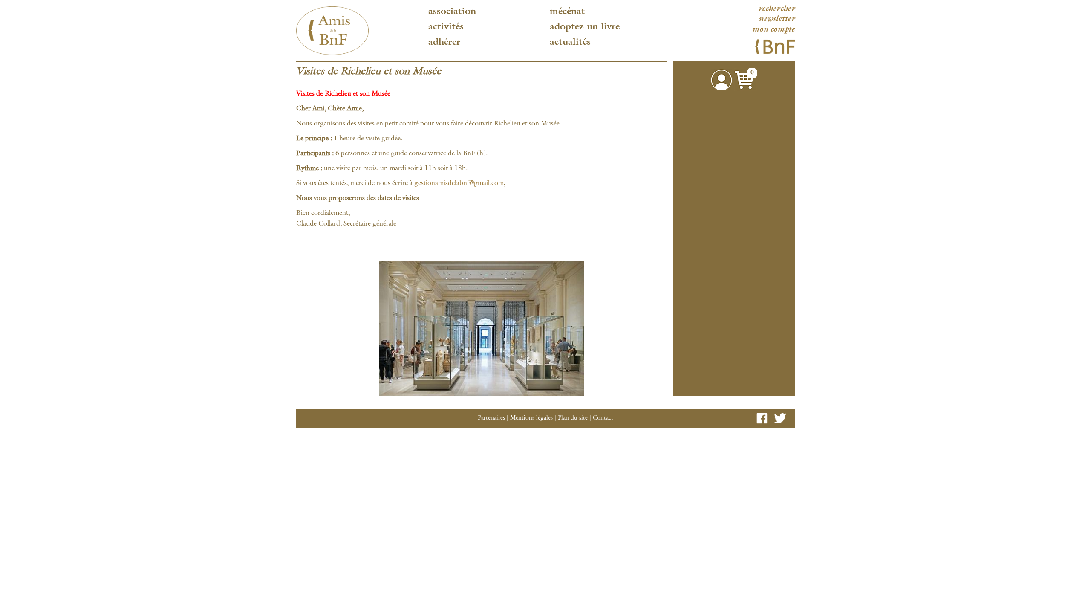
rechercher (776, 9)
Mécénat (567, 12)
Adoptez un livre (585, 27)
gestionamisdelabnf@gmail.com (459, 183)
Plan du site (573, 418)
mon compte (773, 30)
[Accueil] (332, 30)
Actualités (570, 42)
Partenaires (491, 418)
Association (452, 12)
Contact (603, 418)
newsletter (777, 19)
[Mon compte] (721, 80)
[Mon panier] (745, 80)
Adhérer (444, 42)
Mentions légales (531, 418)
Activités (446, 27)
